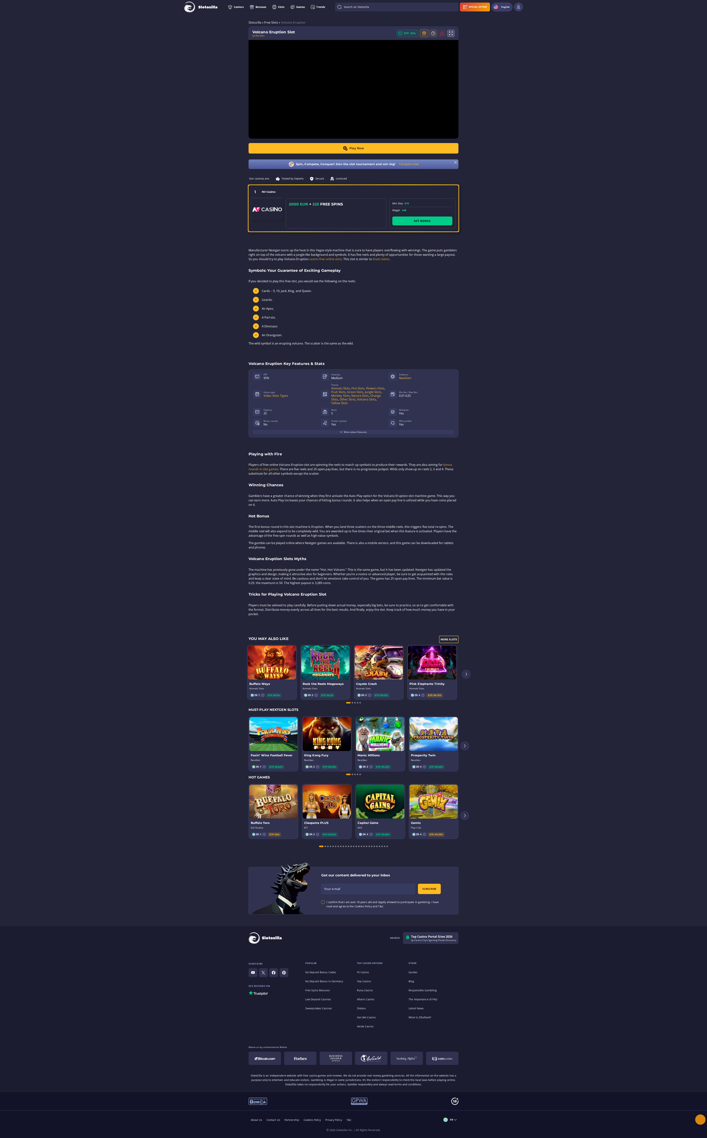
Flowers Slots (375, 388)
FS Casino (363, 972)
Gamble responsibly (359, 1084)
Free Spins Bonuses (317, 990)
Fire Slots (357, 388)
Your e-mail (332, 889)
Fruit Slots (338, 392)
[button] (263, 695)
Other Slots (348, 399)
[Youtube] (253, 972)
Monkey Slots (340, 396)
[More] (700, 1119)
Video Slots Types (275, 396)
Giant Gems (381, 259)
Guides (413, 972)
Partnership (291, 1120)
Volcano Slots (366, 399)
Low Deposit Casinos (318, 999)
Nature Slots (360, 396)
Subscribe (429, 889)
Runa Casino (365, 990)
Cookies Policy (312, 1120)
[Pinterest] (283, 972)
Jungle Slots (373, 392)
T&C (349, 1120)
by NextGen (258, 35)
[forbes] (300, 1058)
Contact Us (273, 1120)
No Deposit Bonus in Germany (324, 981)
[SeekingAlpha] (407, 1058)
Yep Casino (364, 981)
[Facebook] (273, 972)
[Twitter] (263, 972)
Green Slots (355, 392)
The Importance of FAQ (423, 999)
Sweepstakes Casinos (318, 1008)
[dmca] (258, 1101)
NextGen (405, 378)
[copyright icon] (371, 1058)
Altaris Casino (365, 999)
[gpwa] (359, 1101)
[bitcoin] (265, 1058)
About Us (256, 1120)
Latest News (416, 1008)
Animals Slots (340, 388)
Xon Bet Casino (366, 1017)
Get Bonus (422, 221)
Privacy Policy (333, 1120)
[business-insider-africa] (336, 1058)
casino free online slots (325, 259)
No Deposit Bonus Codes (320, 972)
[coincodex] (442, 1058)
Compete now (408, 164)
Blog (411, 981)
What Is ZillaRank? (420, 1017)
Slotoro (361, 1008)
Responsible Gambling (423, 990)
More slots (449, 639)
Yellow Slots (339, 403)
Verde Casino (365, 1026)
